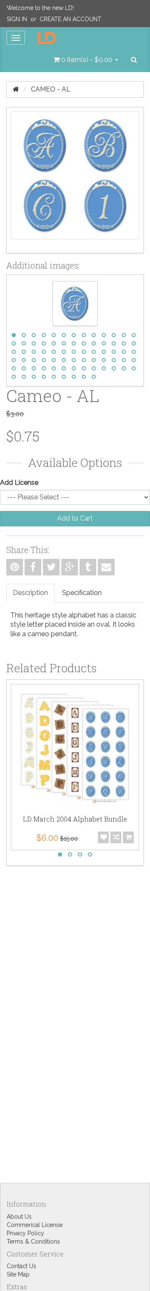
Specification (82, 593)
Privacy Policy (25, 1233)
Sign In (17, 19)
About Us (19, 1216)
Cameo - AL (50, 89)
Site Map (18, 1274)
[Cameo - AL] (75, 180)
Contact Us (21, 1266)
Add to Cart (75, 518)
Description (30, 593)
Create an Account (70, 19)
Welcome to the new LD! (40, 8)
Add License (19, 482)
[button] (86, 60)
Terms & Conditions (33, 1241)
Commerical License (34, 1225)
